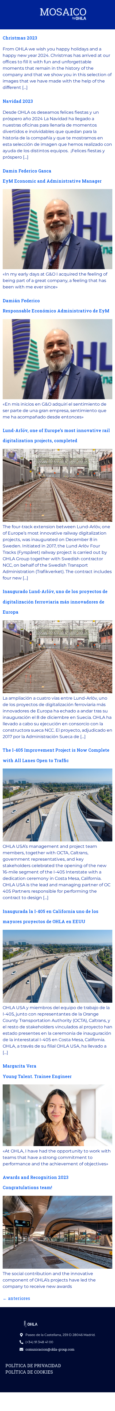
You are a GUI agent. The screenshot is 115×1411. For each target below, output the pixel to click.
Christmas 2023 (20, 38)
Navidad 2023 (18, 101)
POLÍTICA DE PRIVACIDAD (33, 1365)
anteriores (16, 1298)
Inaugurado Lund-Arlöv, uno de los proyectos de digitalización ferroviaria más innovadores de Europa (55, 602)
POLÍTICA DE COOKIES (29, 1372)
